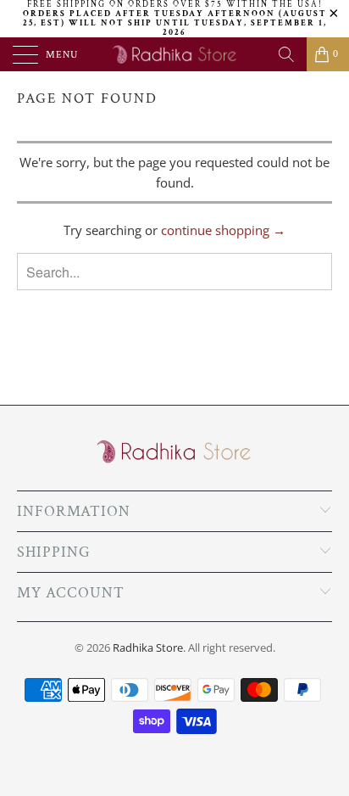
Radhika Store (148, 647)
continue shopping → (223, 229)
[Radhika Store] (174, 54)
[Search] (286, 54)
